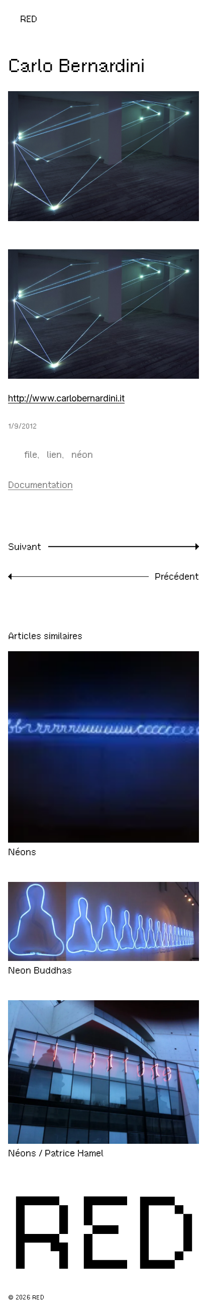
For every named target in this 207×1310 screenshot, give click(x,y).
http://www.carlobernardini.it (66, 398)
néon (82, 454)
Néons (22, 852)
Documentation (40, 485)
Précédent (177, 576)
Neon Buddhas (40, 970)
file (30, 454)
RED (28, 19)
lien (54, 454)
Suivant (24, 547)
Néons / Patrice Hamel (56, 1153)
